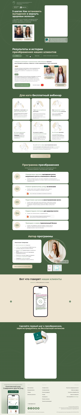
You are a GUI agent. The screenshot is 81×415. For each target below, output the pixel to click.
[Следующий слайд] (70, 301)
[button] (36, 85)
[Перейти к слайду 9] (42, 319)
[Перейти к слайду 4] (38, 319)
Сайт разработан (73, 396)
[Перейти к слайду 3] (37, 319)
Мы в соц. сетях (30, 405)
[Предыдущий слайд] (11, 301)
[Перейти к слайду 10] (43, 319)
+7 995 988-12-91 (31, 403)
